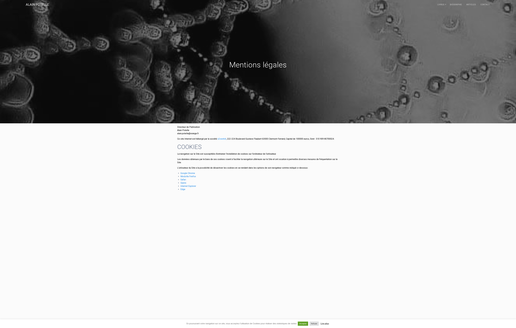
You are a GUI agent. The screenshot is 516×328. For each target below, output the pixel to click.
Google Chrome (187, 173)
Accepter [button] (303, 324)
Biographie (456, 4)
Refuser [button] (314, 324)
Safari (183, 179)
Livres (441, 4)
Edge (182, 189)
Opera (183, 183)
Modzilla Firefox (188, 176)
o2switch (222, 139)
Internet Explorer (188, 186)
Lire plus (325, 323)
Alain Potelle (37, 4)
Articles (471, 4)
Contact (485, 4)
